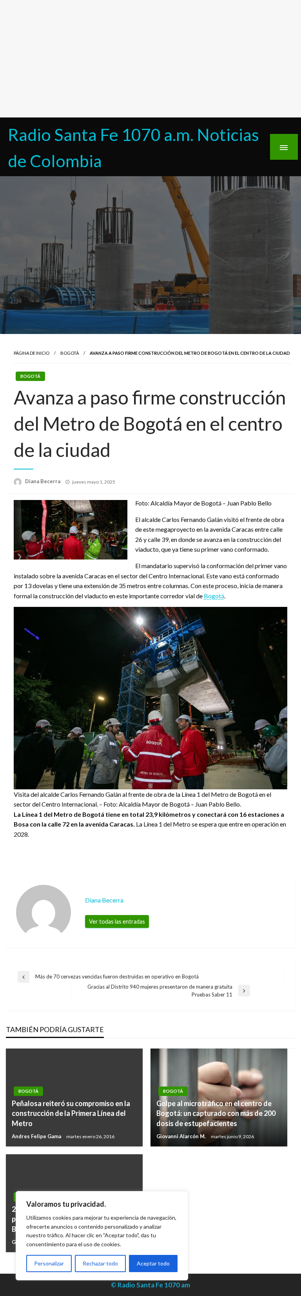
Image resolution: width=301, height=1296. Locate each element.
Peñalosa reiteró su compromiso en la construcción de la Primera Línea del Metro (71, 1113)
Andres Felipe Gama (37, 1136)
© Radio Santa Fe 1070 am (150, 1285)
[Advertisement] (150, 59)
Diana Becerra (43, 481)
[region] (102, 1235)
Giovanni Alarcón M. (181, 1136)
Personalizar (49, 1263)
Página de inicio (31, 353)
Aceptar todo (153, 1263)
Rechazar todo (100, 1263)
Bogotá (69, 353)
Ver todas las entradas (117, 921)
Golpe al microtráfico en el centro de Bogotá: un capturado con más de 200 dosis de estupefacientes (216, 1113)
